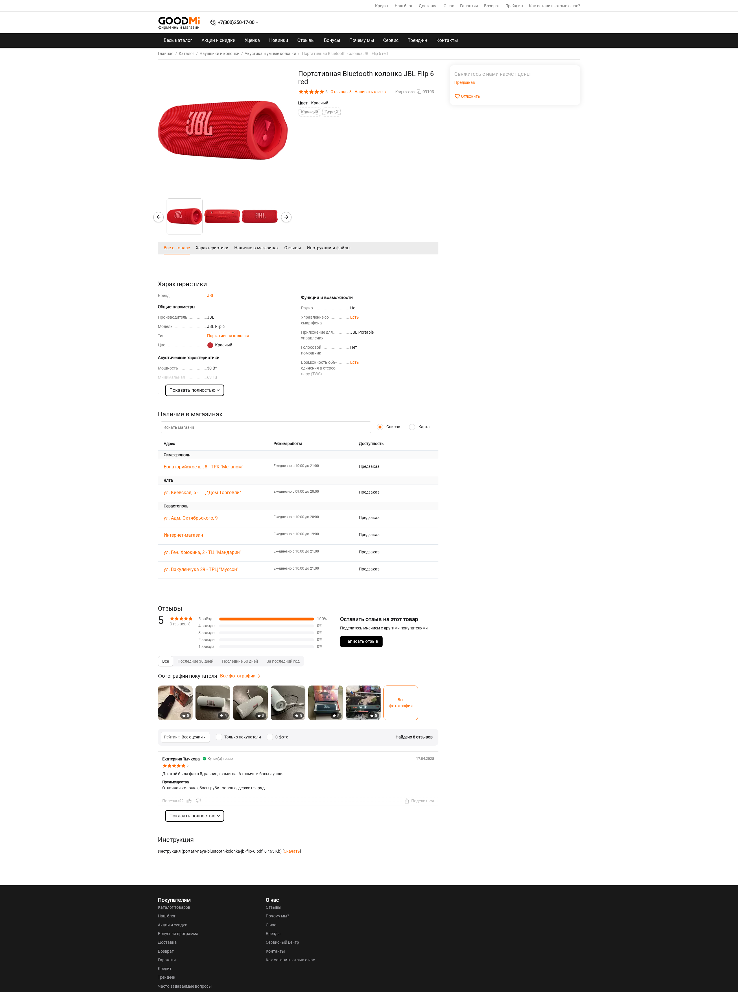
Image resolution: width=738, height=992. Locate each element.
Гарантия (469, 5)
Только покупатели (242, 737)
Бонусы (332, 40)
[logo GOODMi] (179, 23)
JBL (210, 295)
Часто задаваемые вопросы (185, 986)
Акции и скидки (218, 40)
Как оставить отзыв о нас (290, 960)
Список (392, 426)
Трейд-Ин (166, 977)
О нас (449, 5)
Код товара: (405, 92)
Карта (424, 426)
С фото (281, 737)
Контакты (447, 40)
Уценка (252, 40)
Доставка (428, 5)
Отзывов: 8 (341, 91)
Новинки (278, 40)
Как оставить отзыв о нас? (554, 5)
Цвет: (303, 103)
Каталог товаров (174, 907)
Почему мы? (277, 916)
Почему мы (361, 40)
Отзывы (306, 40)
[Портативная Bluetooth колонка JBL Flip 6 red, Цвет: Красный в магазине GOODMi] (223, 130)
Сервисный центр (282, 942)
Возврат (492, 5)
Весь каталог (178, 40)
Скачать (292, 851)
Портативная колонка (228, 335)
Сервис (390, 40)
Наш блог (404, 5)
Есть (354, 317)
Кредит (382, 5)
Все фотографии (238, 676)
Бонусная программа (178, 933)
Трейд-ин (514, 5)
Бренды (273, 933)
